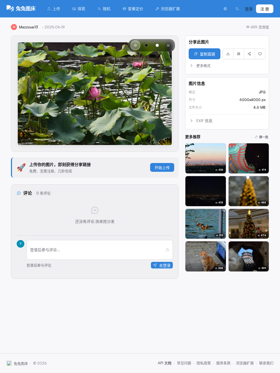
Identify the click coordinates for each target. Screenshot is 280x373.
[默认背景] (135, 45)
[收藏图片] (260, 53)
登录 (249, 9)
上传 (56, 8)
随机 (106, 8)
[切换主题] (237, 8)
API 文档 (164, 363)
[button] (227, 65)
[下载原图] (228, 53)
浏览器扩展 (170, 8)
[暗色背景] (146, 45)
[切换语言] (225, 8)
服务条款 (223, 363)
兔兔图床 (26, 8)
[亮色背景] (157, 45)
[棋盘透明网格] (168, 45)
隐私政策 (204, 363)
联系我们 (266, 363)
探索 (81, 8)
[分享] (249, 53)
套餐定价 (135, 8)
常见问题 (184, 363)
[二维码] (238, 53)
